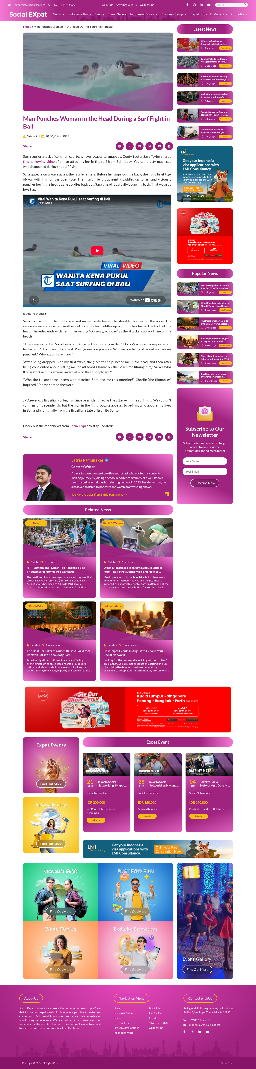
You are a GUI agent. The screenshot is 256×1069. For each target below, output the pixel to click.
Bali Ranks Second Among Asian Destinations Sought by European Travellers (215, 79)
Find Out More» (71, 1028)
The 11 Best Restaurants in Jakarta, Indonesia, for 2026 (215, 358)
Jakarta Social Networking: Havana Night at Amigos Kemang (162, 787)
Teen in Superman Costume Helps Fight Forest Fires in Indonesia (214, 115)
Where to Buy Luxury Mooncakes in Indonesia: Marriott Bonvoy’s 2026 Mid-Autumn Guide (215, 45)
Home (27, 26)
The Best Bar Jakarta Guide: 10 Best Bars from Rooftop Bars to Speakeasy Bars (58, 652)
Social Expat (79, 426)
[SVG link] (28, 15)
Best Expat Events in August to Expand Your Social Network (215, 341)
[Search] (245, 5)
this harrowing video (39, 161)
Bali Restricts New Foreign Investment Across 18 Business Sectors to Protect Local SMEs (214, 378)
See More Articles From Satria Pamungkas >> (99, 494)
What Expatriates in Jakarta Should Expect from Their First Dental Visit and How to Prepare (133, 571)
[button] (59, 14)
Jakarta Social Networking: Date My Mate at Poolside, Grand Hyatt (214, 787)
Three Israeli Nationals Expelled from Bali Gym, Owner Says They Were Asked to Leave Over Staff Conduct (216, 134)
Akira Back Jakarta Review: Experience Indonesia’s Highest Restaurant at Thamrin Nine (214, 98)
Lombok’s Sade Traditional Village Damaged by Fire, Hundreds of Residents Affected (214, 63)
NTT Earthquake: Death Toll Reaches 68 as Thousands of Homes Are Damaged (56, 569)
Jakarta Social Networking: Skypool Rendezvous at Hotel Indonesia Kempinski (112, 787)
